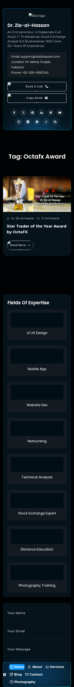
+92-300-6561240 (35, 72)
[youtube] (60, 112)
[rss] (55, 121)
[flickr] (28, 121)
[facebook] (14, 112)
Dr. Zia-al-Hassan (22, 218)
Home (19, 667)
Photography (24, 682)
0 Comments (50, 218)
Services (57, 667)
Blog (18, 674)
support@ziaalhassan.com (40, 56)
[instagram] (19, 121)
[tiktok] (46, 121)
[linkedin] (41, 112)
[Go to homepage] (37, 15)
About (37, 667)
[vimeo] (50, 112)
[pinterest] (32, 112)
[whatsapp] (37, 121)
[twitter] (23, 112)
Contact (36, 674)
